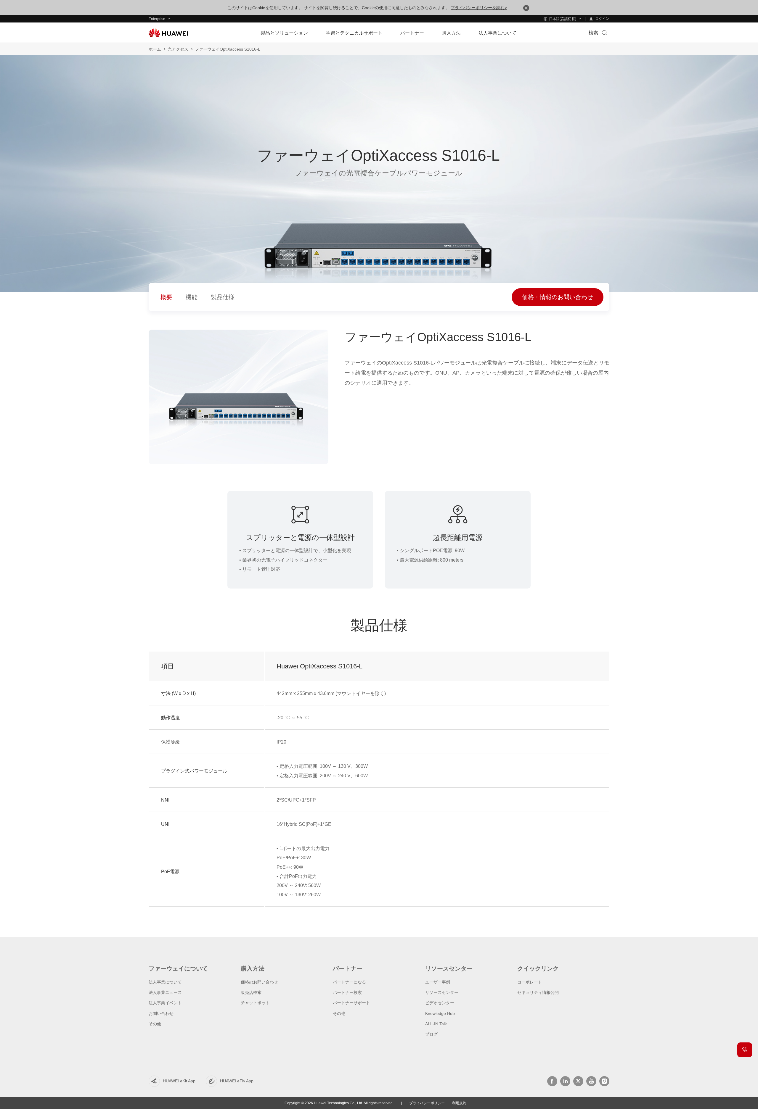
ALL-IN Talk (436, 1023)
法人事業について (165, 982)
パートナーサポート (351, 1002)
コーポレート (529, 982)
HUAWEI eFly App (236, 1081)
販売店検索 (251, 992)
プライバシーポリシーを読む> (479, 7)
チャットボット (255, 1002)
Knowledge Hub (440, 1013)
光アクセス (178, 49)
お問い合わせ (161, 1013)
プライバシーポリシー (427, 1103)
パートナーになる (349, 982)
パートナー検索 (347, 992)
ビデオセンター (439, 1002)
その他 (155, 1023)
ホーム (155, 49)
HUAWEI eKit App (179, 1081)
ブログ (431, 1034)
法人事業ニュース (165, 992)
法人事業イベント (165, 1002)
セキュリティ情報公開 (538, 992)
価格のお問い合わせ (259, 982)
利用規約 (459, 1103)
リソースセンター (441, 992)
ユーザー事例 (437, 982)
